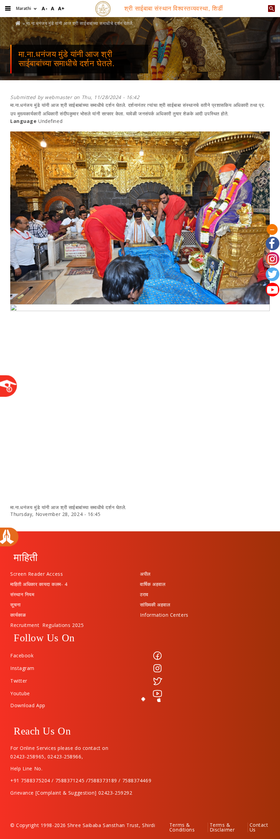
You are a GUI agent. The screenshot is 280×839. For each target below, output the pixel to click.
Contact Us (259, 827)
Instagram (22, 668)
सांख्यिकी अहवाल (155, 603)
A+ (61, 8)
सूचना (15, 603)
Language (23, 121)
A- (44, 8)
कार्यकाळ (18, 613)
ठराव (144, 593)
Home (18, 23)
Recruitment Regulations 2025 (47, 623)
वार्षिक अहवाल (152, 582)
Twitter (18, 680)
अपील (145, 572)
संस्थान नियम (22, 593)
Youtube (20, 693)
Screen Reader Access (36, 572)
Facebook (21, 655)
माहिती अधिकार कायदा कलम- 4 (39, 582)
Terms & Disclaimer (222, 827)
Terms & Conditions (182, 827)
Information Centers (164, 613)
